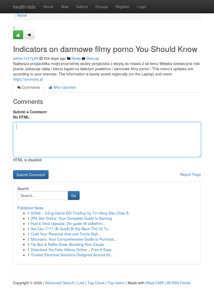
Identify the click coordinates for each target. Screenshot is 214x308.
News (76, 58)
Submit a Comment (30, 111)
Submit (82, 6)
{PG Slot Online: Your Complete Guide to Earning (71, 218)
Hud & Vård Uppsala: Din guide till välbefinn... (68, 223)
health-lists (24, 6)
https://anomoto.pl (28, 79)
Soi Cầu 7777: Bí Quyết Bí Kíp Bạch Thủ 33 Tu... (71, 228)
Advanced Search (59, 282)
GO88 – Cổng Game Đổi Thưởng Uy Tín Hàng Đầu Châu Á (80, 213)
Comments (30, 87)
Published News (30, 207)
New (64, 6)
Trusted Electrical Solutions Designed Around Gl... (72, 254)
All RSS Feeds (179, 282)
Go (73, 195)
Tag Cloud (95, 282)
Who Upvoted (64, 87)
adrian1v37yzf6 (25, 58)
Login (141, 6)
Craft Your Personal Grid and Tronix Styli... (66, 233)
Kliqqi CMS (155, 282)
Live (81, 282)
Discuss (92, 58)
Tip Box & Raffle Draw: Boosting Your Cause (67, 244)
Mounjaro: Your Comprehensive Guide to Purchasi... (74, 239)
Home (48, 6)
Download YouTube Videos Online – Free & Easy (71, 249)
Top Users (116, 282)
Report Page (190, 174)
